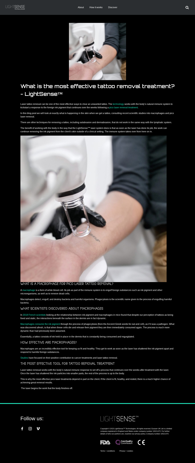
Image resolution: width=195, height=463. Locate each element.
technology (118, 104)
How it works (96, 7)
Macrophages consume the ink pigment (40, 324)
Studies (24, 358)
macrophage (28, 290)
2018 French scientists (34, 315)
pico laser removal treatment (123, 107)
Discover (112, 7)
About (81, 7)
